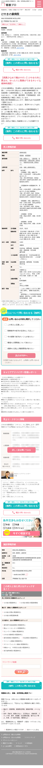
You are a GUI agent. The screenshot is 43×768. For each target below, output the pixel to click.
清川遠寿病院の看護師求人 (12, 650)
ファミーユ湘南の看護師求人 (13, 641)
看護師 (22, 155)
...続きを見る (20, 48)
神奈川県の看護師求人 (19, 550)
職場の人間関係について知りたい (20, 342)
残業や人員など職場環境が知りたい (21, 348)
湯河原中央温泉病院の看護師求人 (15, 625)
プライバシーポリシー (10, 740)
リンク (20, 743)
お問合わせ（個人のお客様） (12, 734)
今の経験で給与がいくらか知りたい (21, 337)
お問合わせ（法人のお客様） (12, 737)
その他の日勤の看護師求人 (12, 612)
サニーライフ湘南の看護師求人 (14, 631)
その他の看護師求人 (10, 603)
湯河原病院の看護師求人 (12, 638)
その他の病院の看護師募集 (29, 603)
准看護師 (27, 155)
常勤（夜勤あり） (25, 158)
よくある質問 (7, 746)
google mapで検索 (19, 574)
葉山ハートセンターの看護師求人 (15, 628)
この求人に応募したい (16, 325)
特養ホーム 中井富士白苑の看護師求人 (17, 647)
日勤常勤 (34, 158)
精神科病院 (23, 152)
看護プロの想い (8, 743)
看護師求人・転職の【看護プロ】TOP (12, 10)
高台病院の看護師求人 (30, 638)
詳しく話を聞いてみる (21, 450)
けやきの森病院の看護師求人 (13, 634)
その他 (34, 10)
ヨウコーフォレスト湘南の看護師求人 (16, 644)
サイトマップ (30, 737)
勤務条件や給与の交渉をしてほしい (21, 331)
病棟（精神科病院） (30, 167)
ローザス (25, 746)
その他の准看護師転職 (11, 615)
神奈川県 (27, 10)
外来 (21, 167)
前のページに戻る (33, 730)
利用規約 (29, 743)
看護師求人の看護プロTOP (14, 730)
